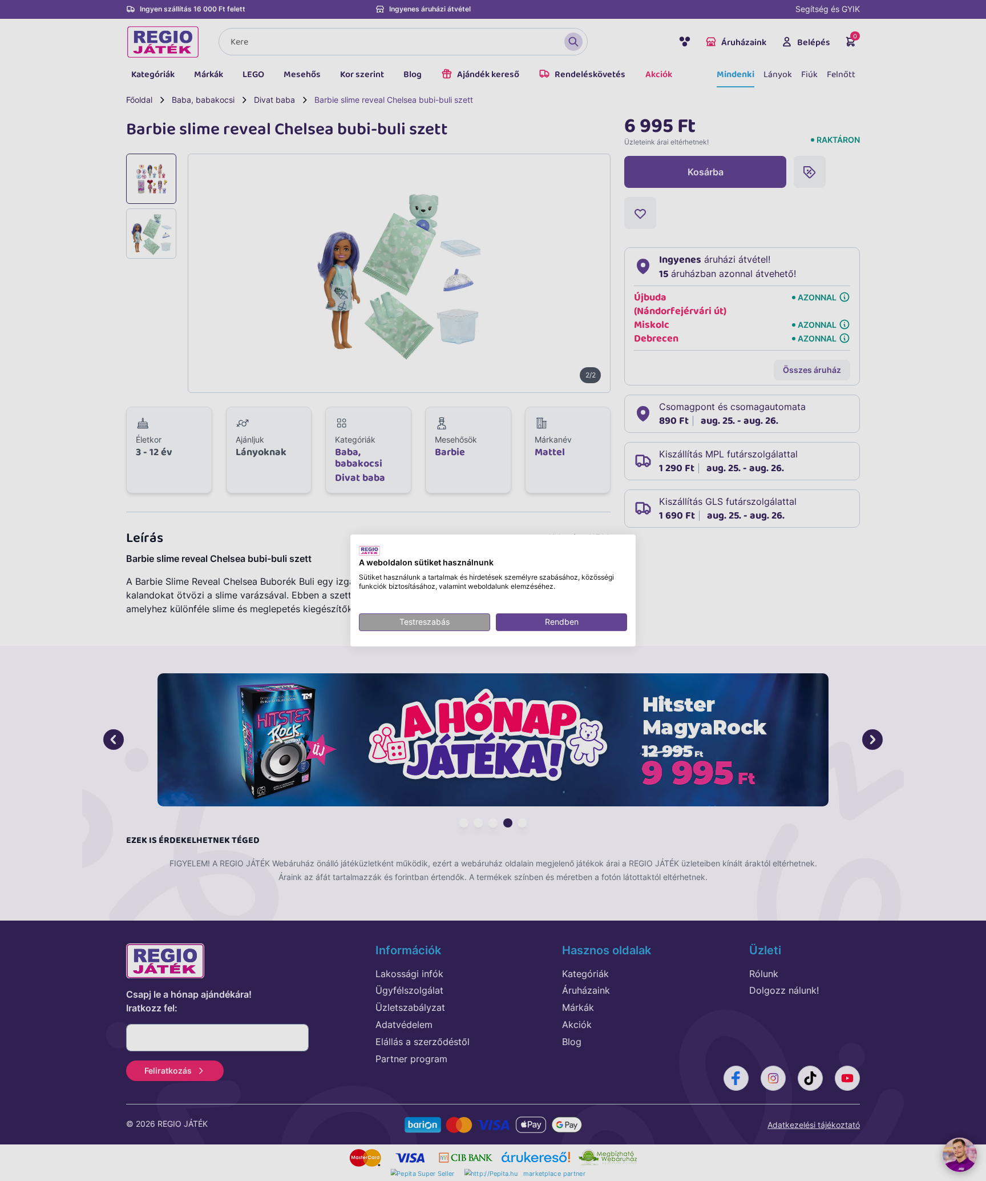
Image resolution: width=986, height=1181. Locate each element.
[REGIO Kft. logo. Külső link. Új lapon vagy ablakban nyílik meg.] (369, 550)
